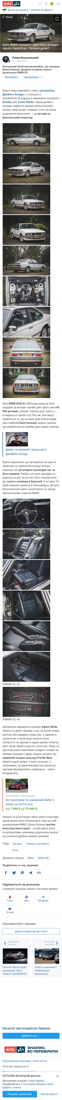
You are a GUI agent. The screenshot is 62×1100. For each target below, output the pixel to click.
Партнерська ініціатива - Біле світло (24, 1061)
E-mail (9, 912)
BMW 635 (43, 858)
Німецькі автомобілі (37, 843)
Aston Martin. (26, 102)
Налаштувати (49, 1094)
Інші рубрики (31, 77)
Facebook (6, 875)
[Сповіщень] (46, 3)
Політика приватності (15, 1066)
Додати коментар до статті (31, 931)
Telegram (30, 875)
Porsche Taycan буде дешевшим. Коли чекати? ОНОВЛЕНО (15, 970)
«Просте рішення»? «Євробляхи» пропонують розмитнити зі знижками (46, 974)
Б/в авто (17, 843)
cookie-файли (35, 1080)
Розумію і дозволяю (20, 1094)
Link (39, 875)
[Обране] (40, 3)
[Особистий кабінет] (58, 3)
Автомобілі (11, 77)
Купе (15, 850)
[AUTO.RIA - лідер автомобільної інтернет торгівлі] (11, 3)
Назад (9, 16)
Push (10, 900)
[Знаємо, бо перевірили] (31, 1051)
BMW (30, 858)
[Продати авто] (52, 3)
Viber (22, 875)
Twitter (14, 875)
